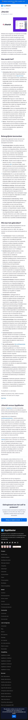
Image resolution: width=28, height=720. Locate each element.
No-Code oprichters (5, 643)
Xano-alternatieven (5, 676)
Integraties (3, 565)
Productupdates (4, 580)
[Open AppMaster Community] (2, 542)
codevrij (3, 439)
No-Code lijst (4, 640)
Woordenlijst (4, 648)
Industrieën (3, 571)
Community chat (4, 616)
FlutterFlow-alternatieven (7, 702)
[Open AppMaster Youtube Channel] (15, 542)
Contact (3, 601)
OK (14, 716)
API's (11, 164)
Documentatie (4, 619)
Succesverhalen (4, 574)
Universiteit (3, 626)
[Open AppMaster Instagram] (17, 542)
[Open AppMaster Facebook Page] (7, 542)
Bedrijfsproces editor (6, 560)
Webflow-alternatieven (6, 696)
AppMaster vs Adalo (5, 655)
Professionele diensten (6, 607)
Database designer (5, 557)
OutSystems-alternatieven (7, 690)
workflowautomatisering (7, 418)
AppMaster (9, 408)
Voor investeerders (5, 604)
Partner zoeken (4, 598)
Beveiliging (3, 583)
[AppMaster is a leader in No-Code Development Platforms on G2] (2, 546)
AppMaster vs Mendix (6, 666)
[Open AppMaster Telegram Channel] (4, 542)
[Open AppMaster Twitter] (9, 542)
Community (3, 613)
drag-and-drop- (20, 75)
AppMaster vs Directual (6, 663)
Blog (2, 628)
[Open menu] (26, 6)
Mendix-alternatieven (6, 693)
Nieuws (3, 631)
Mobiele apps (4, 554)
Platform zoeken (4, 646)
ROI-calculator (4, 634)
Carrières (3, 592)
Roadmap (3, 637)
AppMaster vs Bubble (6, 660)
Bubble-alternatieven (6, 679)
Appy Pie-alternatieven (6, 687)
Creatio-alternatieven (6, 685)
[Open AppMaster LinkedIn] (12, 542)
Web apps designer (5, 563)
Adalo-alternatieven (5, 699)
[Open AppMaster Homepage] (14, 530)
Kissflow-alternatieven (6, 682)
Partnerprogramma (5, 595)
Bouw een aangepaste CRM (7, 705)
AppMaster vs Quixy (5, 669)
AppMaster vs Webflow (6, 658)
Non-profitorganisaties (20, 344)
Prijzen (2, 577)
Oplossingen (4, 568)
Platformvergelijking (5, 585)
